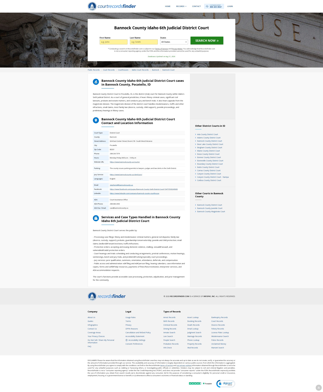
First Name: (105, 38)
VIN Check (167, 347)
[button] (225, 383)
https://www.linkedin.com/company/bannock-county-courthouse (134, 193)
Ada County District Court (207, 134)
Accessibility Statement (135, 336)
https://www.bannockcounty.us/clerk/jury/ (126, 175)
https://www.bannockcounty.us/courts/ (125, 162)
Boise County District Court (208, 154)
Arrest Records (169, 317)
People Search (169, 340)
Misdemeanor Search (220, 336)
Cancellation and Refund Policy (138, 332)
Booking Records (194, 321)
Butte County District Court (208, 167)
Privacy (128, 325)
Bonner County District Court (209, 157)
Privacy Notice (177, 49)
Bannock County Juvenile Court (209, 208)
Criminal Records (170, 325)
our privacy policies (184, 365)
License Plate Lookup (220, 332)
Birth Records (168, 321)
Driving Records (169, 329)
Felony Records (217, 329)
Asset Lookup (193, 317)
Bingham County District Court (209, 147)
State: (163, 38)
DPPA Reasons (132, 329)
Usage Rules (131, 317)
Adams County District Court (209, 137)
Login (230, 6)
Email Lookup (192, 329)
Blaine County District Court (208, 151)
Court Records (217, 321)
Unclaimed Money (218, 344)
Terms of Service (161, 49)
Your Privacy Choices (96, 336)
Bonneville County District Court (210, 160)
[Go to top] (319, 388)
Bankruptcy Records (219, 317)
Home (167, 6)
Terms (128, 321)
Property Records (194, 344)
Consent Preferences (134, 344)
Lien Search (168, 336)
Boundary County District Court (210, 164)
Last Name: (135, 38)
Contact (196, 6)
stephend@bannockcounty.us (121, 185)
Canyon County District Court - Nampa (213, 177)
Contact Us (92, 329)
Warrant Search (217, 347)
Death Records (193, 325)
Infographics (93, 325)
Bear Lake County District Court (210, 144)
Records (180, 6)
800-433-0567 (216, 6)
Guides (90, 321)
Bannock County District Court (209, 141)
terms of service (166, 365)
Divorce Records (218, 325)
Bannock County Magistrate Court (211, 211)
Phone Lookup (193, 340)
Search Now (205, 40)
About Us (91, 317)
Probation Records (171, 344)
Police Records (217, 340)
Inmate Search (169, 332)
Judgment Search (194, 332)
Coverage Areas (94, 332)
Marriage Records (194, 336)
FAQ (89, 346)
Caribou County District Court (209, 180)
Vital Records (192, 347)
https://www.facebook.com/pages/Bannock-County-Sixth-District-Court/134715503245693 (144, 189)
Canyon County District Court (209, 174)
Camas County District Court (209, 170)
